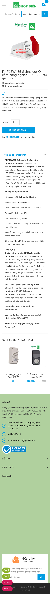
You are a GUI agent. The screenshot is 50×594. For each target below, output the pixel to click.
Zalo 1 (6, 570)
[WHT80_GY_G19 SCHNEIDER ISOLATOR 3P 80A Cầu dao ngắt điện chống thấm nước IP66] (13, 355)
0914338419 (13, 137)
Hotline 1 (7, 582)
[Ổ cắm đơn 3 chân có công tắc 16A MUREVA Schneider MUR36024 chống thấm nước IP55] (36, 355)
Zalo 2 (6, 576)
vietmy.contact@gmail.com (21, 440)
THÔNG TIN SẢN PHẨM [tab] (15, 155)
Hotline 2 (7, 589)
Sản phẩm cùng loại (17, 340)
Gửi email (41, 577)
